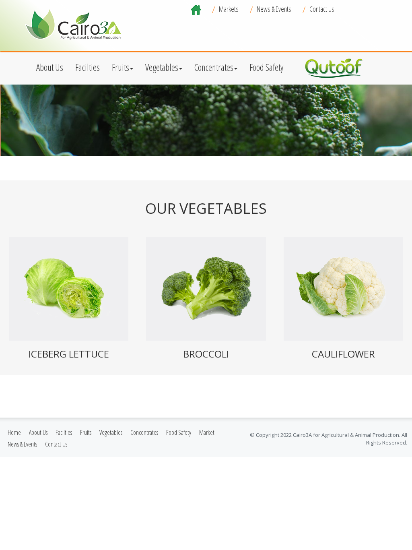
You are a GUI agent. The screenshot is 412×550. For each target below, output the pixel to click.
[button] (49, 66)
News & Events (274, 9)
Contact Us (321, 9)
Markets (229, 9)
